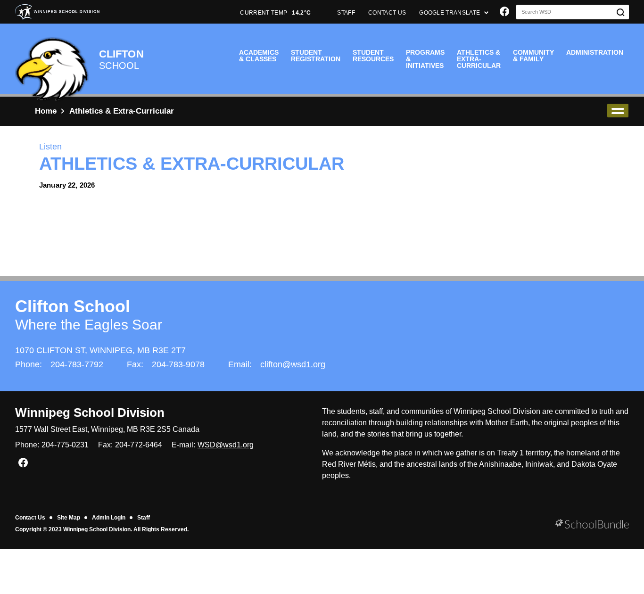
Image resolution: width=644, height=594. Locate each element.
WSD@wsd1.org (226, 445)
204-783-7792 (76, 364)
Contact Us (30, 517)
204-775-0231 (65, 445)
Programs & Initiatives (425, 59)
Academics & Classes (259, 56)
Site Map (68, 517)
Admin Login (108, 517)
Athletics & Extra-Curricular (479, 59)
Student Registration (315, 56)
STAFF (346, 12)
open (617, 110)
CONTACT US (387, 12)
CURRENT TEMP (275, 12)
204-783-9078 (178, 364)
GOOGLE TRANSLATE (450, 12)
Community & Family (533, 56)
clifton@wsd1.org (292, 364)
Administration (594, 52)
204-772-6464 (138, 445)
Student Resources (373, 56)
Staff (143, 517)
